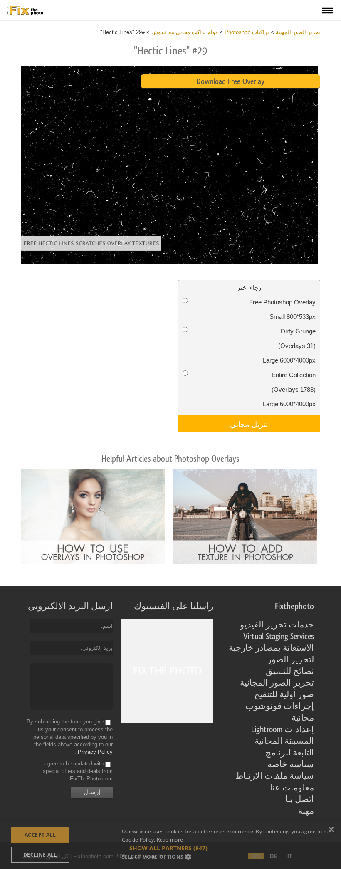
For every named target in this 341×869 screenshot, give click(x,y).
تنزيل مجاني (249, 423)
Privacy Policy (95, 752)
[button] (227, 848)
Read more (170, 839)
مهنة (306, 811)
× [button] (332, 830)
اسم (108, 626)
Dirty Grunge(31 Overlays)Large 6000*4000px (289, 346)
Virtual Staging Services (278, 636)
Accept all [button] (40, 834)
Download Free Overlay (230, 81)
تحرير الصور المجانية (277, 683)
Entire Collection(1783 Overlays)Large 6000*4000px (289, 389)
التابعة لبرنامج (289, 753)
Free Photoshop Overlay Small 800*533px (282, 309)
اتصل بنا (299, 799)
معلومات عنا (292, 788)
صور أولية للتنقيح (284, 695)
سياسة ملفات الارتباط (274, 776)
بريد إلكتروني (97, 648)
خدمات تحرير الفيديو (277, 625)
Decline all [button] (40, 854)
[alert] (170, 845)
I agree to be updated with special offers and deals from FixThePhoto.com (77, 771)
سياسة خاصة (290, 764)
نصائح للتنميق (290, 671)
